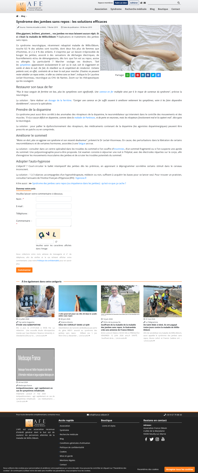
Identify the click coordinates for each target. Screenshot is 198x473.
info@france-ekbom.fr (99, 414)
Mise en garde (66, 456)
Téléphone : (22, 213)
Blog (152, 9)
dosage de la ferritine (59, 100)
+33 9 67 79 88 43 (174, 414)
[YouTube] (163, 438)
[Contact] (145, 3)
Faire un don (121, 2)
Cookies (63, 451)
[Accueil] (141, 3)
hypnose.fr (81, 177)
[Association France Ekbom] (29, 6)
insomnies (119, 148)
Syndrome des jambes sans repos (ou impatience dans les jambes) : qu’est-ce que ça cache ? (79, 183)
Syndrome (116, 9)
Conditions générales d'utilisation (75, 443)
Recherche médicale (135, 9)
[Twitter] (151, 438)
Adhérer (134, 2)
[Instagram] (157, 438)
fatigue (82, 143)
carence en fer (106, 91)
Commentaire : (24, 222)
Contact (175, 9)
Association (101, 9)
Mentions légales (67, 460)
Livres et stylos (108, 426)
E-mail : (19, 206)
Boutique (163, 9)
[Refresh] (56, 241)
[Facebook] (146, 438)
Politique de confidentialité (48, 260)
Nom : (20, 198)
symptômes (25, 64)
